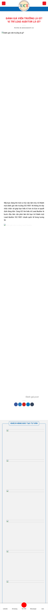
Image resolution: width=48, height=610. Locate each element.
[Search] (44, 3)
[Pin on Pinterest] (24, 404)
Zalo (42, 608)
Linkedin (5, 608)
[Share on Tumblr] (32, 404)
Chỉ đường (14, 608)
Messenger (33, 608)
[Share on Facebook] (16, 404)
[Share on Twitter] (20, 404)
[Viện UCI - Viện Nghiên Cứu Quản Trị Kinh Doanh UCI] (24, 5)
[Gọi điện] (24, 605)
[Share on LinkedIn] (28, 404)
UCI (32, 28)
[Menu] (3, 3)
